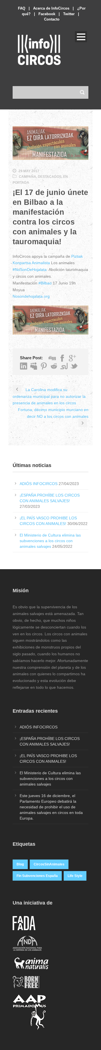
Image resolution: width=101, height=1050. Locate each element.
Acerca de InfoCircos (51, 8)
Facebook (46, 14)
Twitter (69, 14)
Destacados (49, 177)
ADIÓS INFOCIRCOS (39, 483)
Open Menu (81, 36)
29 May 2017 (29, 171)
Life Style (75, 876)
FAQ (21, 8)
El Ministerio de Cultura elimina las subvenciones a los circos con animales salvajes (50, 541)
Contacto (51, 19)
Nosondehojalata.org (31, 296)
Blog (20, 864)
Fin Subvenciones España (37, 876)
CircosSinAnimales (49, 864)
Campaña (27, 177)
